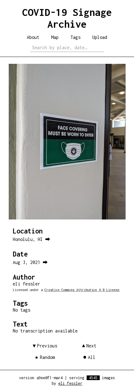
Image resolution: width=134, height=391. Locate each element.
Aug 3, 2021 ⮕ (30, 262)
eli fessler (70, 383)
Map (55, 37)
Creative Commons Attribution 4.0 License (82, 290)
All (91, 357)
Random (47, 357)
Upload (99, 37)
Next (91, 345)
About (33, 37)
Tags (75, 37)
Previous (47, 345)
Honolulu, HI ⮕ (31, 239)
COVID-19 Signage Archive (67, 18)
